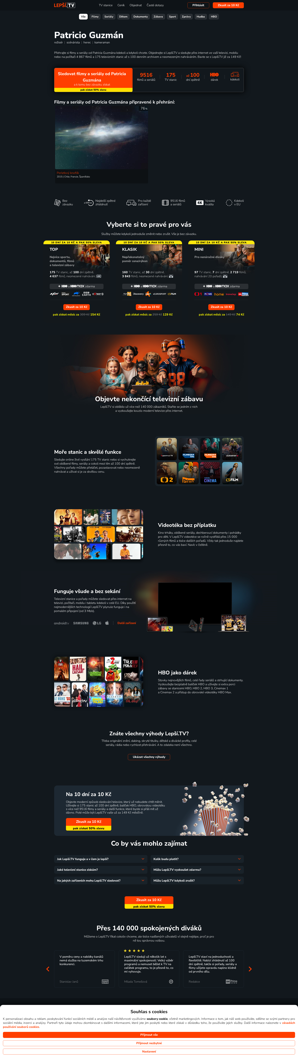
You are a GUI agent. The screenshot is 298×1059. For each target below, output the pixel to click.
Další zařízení (126, 623)
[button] (47, 969)
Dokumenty (140, 16)
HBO (214, 16)
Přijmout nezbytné (149, 1043)
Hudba (201, 16)
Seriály (108, 16)
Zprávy (186, 16)
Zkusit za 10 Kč (228, 5)
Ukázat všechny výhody (149, 757)
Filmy (95, 16)
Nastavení (149, 1052)
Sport (172, 16)
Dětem (123, 16)
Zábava (158, 16)
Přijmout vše (149, 1035)
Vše (83, 16)
